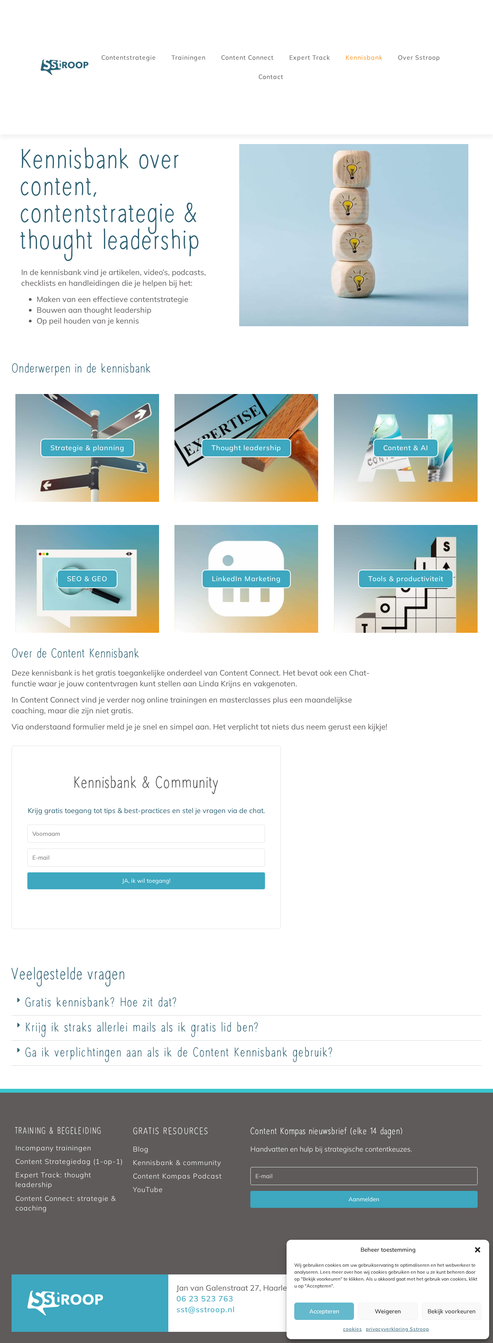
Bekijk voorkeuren (452, 1311)
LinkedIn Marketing (246, 578)
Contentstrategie (128, 57)
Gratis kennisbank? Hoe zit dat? (101, 1003)
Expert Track (309, 57)
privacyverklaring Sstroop (397, 1329)
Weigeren (388, 1311)
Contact (270, 76)
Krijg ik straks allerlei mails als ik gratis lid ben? (142, 1028)
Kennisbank (363, 57)
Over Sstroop (419, 57)
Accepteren (324, 1311)
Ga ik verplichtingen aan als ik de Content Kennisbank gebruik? (179, 1053)
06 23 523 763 (204, 1298)
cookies (352, 1329)
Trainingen (188, 57)
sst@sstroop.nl (205, 1309)
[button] (477, 1250)
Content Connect (247, 57)
